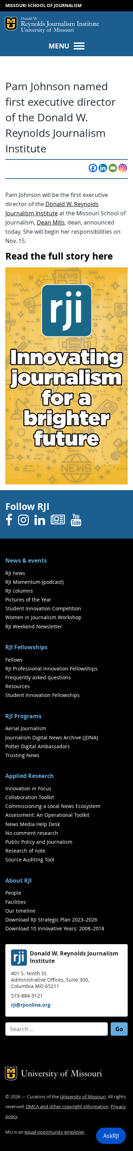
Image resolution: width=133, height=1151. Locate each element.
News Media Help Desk (32, 824)
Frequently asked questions (38, 677)
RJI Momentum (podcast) (34, 582)
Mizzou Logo (11, 23)
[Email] (113, 168)
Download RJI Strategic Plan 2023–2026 (51, 919)
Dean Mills (51, 222)
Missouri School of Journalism (43, 5)
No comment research (31, 833)
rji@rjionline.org (30, 1004)
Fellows (14, 659)
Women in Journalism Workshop (43, 617)
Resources (17, 686)
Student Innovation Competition (43, 608)
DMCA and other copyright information (67, 1107)
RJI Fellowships (26, 647)
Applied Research (29, 776)
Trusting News (22, 755)
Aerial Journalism (25, 728)
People (13, 892)
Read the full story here (59, 256)
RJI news (15, 573)
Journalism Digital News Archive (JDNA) (51, 737)
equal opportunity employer (54, 1132)
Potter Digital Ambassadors (37, 746)
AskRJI (111, 1136)
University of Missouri (47, 31)
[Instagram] (122, 168)
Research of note (25, 850)
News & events (26, 560)
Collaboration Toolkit (29, 797)
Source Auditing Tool (29, 859)
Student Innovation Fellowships (42, 695)
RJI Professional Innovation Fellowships (51, 668)
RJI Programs (23, 716)
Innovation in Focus (28, 788)
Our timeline (20, 910)
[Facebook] (93, 168)
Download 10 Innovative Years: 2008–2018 (54, 928)
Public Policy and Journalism (38, 841)
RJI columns (19, 590)
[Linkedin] (103, 168)
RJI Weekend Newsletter (33, 626)
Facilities (15, 902)
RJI (60, 22)
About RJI (18, 880)
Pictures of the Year (28, 599)
